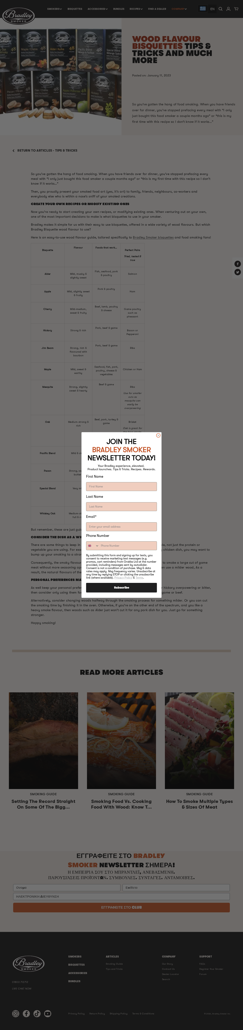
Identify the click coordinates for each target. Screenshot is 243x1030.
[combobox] (92, 545)
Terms (139, 577)
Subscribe (121, 587)
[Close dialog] (158, 435)
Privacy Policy (123, 577)
